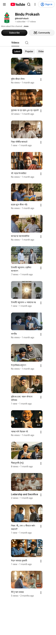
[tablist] (28, 42)
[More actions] (41, 79)
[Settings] (35, 4)
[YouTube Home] (17, 4)
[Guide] (4, 4)
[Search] (29, 4)
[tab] (15, 42)
